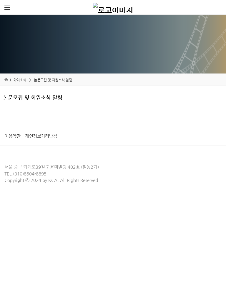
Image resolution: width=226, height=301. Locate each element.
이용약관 (12, 135)
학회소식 (19, 80)
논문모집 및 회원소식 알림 (53, 80)
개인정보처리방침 (41, 135)
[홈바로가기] (113, 7)
